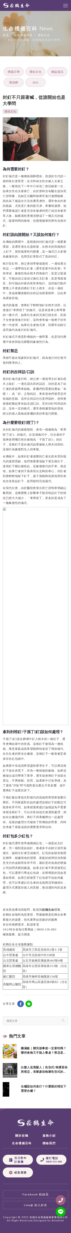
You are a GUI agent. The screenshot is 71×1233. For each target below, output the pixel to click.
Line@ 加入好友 (35, 1205)
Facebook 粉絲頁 (35, 1194)
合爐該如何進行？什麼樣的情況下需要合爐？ (43, 1088)
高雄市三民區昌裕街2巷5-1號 (42, 949)
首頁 (6, 35)
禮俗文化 (44, 35)
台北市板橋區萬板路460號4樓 (43, 960)
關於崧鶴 (21, 1135)
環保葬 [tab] (13, 82)
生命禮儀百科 (23, 35)
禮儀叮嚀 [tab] (14, 71)
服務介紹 (49, 1135)
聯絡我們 (49, 1143)
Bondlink (58, 1220)
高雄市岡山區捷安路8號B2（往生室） (45, 984)
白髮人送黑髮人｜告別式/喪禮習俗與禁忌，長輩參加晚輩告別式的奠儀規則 (44, 1069)
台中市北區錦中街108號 (39, 955)
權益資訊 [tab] (57, 71)
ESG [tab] (35, 82)
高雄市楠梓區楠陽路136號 (40, 976)
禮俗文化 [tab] (35, 71)
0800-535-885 (47, 929)
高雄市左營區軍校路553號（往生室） (45, 968)
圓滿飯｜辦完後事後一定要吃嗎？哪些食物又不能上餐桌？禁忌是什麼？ (43, 1050)
